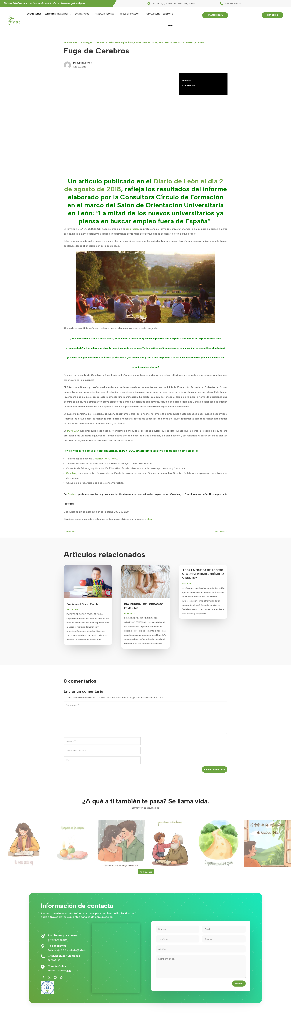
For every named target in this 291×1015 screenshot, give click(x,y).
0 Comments (188, 85)
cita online (272, 15)
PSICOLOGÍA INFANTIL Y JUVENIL (176, 42)
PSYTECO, (73, 430)
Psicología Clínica (124, 42)
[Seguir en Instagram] (55, 977)
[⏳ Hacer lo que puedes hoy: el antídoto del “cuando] (23, 843)
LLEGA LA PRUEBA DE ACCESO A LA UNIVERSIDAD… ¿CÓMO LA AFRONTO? (203, 574)
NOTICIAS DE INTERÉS (102, 42)
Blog (170, 25)
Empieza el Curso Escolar (83, 604)
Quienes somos (34, 14)
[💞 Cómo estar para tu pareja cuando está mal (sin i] (121, 843)
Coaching (84, 42)
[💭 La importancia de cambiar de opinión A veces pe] (218, 843)
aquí (69, 970)
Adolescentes (71, 42)
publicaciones (84, 62)
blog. (149, 519)
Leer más (187, 80)
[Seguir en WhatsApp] (61, 977)
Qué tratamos (82, 14)
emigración (132, 228)
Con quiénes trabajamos (57, 14)
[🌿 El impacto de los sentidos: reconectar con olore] (72, 843)
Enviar (239, 983)
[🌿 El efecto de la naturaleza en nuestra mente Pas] (267, 843)
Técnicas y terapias (104, 14)
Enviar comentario (214, 769)
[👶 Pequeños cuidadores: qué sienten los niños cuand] (170, 843)
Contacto (168, 14)
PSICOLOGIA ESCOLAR (145, 42)
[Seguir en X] (49, 977)
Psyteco (199, 42)
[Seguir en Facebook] (43, 977)
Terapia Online (153, 14)
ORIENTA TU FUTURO (105, 458)
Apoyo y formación (129, 14)
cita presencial (215, 15)
